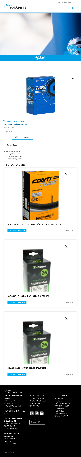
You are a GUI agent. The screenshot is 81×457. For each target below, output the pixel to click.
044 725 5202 (66, 3)
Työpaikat (60, 411)
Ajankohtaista (62, 406)
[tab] (12, 145)
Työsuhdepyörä (63, 403)
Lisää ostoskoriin (22, 138)
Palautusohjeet (37, 401)
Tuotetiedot (12, 145)
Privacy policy (36, 396)
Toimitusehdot (37, 398)
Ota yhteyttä (61, 416)
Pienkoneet (60, 398)
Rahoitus (34, 406)
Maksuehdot (35, 403)
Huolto (58, 401)
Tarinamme (60, 408)
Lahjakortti (61, 414)
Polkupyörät (61, 396)
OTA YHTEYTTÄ (37, 422)
